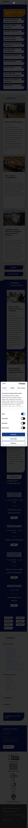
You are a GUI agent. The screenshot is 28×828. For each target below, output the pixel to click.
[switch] (23, 418)
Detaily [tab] (12, 388)
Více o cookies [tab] (21, 388)
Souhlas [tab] (4, 388)
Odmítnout (13, 443)
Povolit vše (13, 434)
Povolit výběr (13, 438)
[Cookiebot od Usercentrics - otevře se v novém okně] (19, 384)
